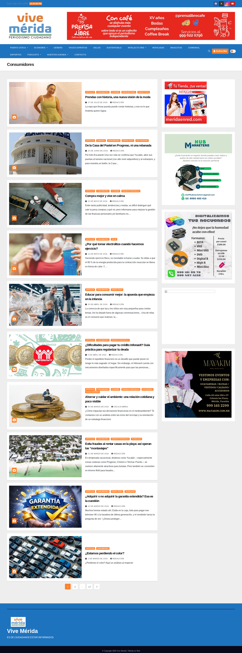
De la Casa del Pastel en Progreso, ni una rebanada (118, 145)
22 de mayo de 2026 (98, 201)
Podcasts (33, 55)
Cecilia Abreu (121, 407)
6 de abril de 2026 (97, 355)
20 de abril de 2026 (98, 304)
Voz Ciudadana (142, 140)
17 (89, 586)
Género (58, 48)
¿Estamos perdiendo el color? (104, 553)
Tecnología (136, 439)
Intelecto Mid (136, 48)
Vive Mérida (22, 631)
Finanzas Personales (130, 191)
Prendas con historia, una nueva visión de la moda (117, 97)
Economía (40, 48)
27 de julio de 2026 (98, 102)
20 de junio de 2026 (98, 151)
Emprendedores (128, 92)
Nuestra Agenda (57, 55)
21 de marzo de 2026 (98, 454)
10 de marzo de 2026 (98, 506)
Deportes (15, 55)
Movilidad (158, 48)
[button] (209, 51)
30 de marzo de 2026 (98, 407)
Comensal (194, 48)
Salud (97, 48)
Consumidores (103, 92)
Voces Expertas (78, 48)
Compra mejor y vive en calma (105, 196)
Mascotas (176, 48)
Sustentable (114, 48)
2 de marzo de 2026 (98, 559)
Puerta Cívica (18, 48)
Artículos (90, 92)
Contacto (80, 55)
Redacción (118, 102)
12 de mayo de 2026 (98, 254)
